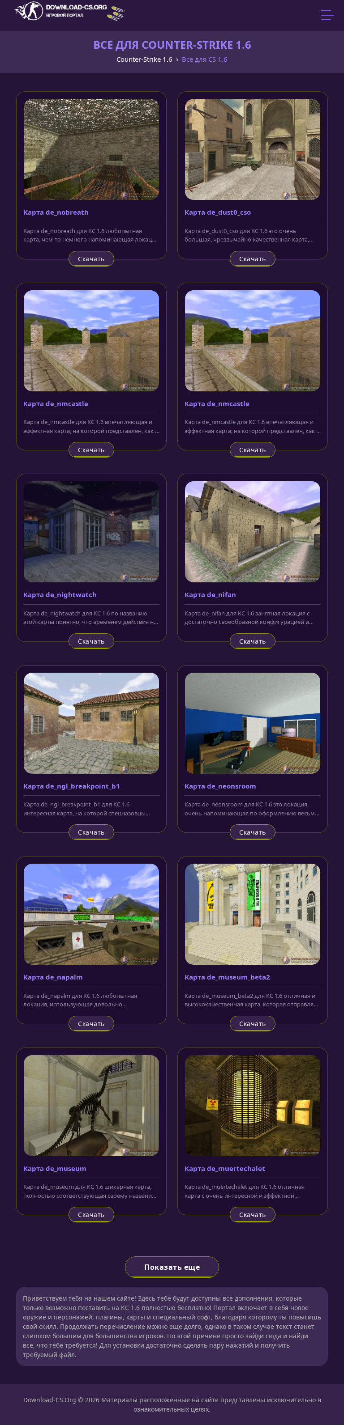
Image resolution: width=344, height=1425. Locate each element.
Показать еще (172, 1267)
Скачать (91, 258)
